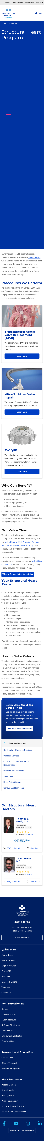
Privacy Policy (7, 1096)
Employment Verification (11, 1036)
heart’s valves (34, 257)
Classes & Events (9, 982)
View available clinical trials (19, 729)
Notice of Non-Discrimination (13, 1112)
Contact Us (6, 993)
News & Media (7, 1090)
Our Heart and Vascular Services (17, 750)
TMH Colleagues (8, 1020)
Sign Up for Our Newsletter (22, 1130)
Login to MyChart (8, 966)
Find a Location (8, 960)
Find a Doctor (7, 955)
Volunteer (5, 987)
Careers (7, 3)
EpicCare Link (7, 1041)
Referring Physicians (10, 1025)
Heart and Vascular (17, 743)
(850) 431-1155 (22, 922)
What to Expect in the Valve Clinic (17, 574)
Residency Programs (10, 1068)
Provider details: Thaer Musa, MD (22, 870)
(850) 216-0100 (12, 848)
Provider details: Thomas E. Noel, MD (22, 833)
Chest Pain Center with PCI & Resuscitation (16, 763)
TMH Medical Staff (9, 1014)
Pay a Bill (5, 977)
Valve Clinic (8, 776)
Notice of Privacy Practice (12, 1106)
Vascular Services (11, 756)
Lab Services (7, 1031)
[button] (41, 13)
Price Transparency (9, 1101)
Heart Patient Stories (12, 782)
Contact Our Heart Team (13, 788)
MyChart (39, 3)
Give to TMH (6, 971)
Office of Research (9, 1063)
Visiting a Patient (8, 1085)
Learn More (22, 356)
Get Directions (22, 938)
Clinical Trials (7, 1058)
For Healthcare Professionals (23, 3)
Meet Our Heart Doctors (13, 771)
